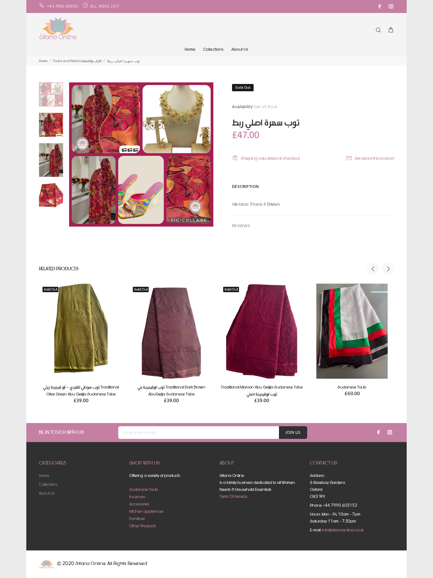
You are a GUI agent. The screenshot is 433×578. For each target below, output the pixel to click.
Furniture (137, 518)
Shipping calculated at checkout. (270, 158)
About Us (239, 49)
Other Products (142, 526)
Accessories (139, 504)
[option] (51, 97)
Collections (213, 49)
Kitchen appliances (146, 511)
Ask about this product (374, 158)
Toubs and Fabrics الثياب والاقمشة (77, 61)
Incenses (137, 496)
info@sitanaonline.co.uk (343, 530)
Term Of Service (233, 496)
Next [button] (388, 269)
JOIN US (293, 432)
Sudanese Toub (352, 387)
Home (190, 49)
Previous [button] (373, 269)
